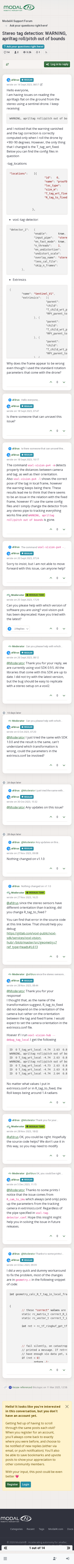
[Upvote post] (50, 382)
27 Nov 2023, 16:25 (27, 897)
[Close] (67, 1406)
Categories (16, 1528)
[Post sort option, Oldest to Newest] (7, 64)
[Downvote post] (64, 382)
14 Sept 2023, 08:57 (28, 84)
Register (12, 1484)
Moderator (17, 595)
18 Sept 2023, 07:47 (28, 411)
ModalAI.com (55, 1528)
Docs (70, 1528)
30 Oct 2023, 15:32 (27, 801)
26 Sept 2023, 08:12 (28, 657)
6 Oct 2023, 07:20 (26, 731)
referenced (26, 1387)
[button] (5, 1558)
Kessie (16, 1387)
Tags (41, 1528)
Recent (31, 1528)
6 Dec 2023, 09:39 (27, 1265)
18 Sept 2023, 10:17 (28, 459)
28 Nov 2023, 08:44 (27, 985)
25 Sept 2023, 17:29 (28, 599)
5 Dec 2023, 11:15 (27, 1184)
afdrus (15, 79)
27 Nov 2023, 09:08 (27, 853)
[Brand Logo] (19, 8)
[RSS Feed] (46, 52)
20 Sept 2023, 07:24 (28, 558)
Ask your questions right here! (24, 46)
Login (25, 1484)
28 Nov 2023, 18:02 (27, 1131)
